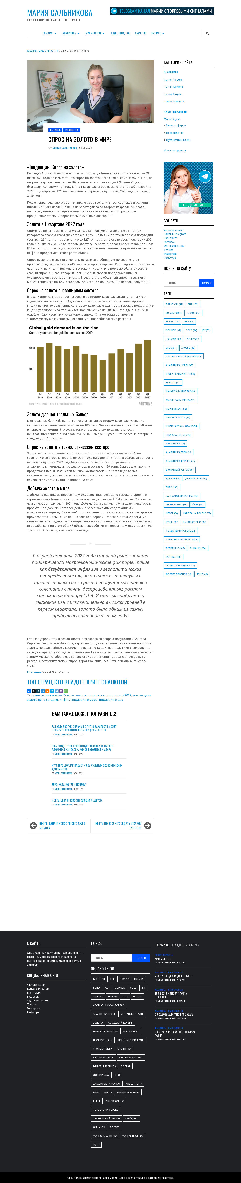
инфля (64, 700)
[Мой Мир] (43, 691)
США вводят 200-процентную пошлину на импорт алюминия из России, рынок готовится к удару (83, 748)
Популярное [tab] (162, 945)
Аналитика (69, 33)
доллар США (196, 478)
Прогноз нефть (178, 417)
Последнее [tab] (177, 945)
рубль (172, 522)
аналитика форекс (180, 461)
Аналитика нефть (179, 365)
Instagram (170, 254)
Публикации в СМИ (178, 140)
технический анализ (182, 539)
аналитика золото (48, 695)
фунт (202, 574)
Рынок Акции (172, 94)
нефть (172, 513)
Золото (69, 695)
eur (193, 304)
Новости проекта (175, 150)
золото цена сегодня (42, 700)
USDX (171, 347)
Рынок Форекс (173, 79)
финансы (198, 548)
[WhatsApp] (66, 691)
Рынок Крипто (173, 87)
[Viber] (61, 691)
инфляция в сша (111, 700)
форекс (173, 556)
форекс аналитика (180, 565)
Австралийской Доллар (183, 356)
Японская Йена (178, 434)
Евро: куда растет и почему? (69, 785)
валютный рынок (179, 469)
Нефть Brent (176, 408)
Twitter (168, 250)
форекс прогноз (179, 574)
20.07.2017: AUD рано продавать (174, 1014)
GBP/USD (173, 330)
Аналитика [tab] (192, 945)
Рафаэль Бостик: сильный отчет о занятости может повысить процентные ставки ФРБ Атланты (84, 728)
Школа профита (174, 101)
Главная (48, 33)
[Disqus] (90, 878)
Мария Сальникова (59, 12)
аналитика (175, 443)
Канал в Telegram (175, 234)
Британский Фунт (180, 373)
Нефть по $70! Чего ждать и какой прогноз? (118, 825)
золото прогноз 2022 (115, 695)
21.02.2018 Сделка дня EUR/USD (174, 976)
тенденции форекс (181, 530)
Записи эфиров (176, 125)
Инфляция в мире (84, 700)
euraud (193, 312)
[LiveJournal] (38, 691)
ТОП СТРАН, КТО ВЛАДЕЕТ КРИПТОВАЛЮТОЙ (77, 681)
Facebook (169, 242)
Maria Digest (93, 33)
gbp (189, 321)
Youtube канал (173, 230)
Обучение (140, 33)
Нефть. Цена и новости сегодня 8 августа (77, 800)
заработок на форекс (182, 495)
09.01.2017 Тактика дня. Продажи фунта (175, 1033)
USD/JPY (192, 339)
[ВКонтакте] (29, 691)
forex (172, 321)
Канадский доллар (181, 391)
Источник (34, 672)
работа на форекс (197, 513)
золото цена (142, 695)
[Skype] (52, 691)
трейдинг (175, 548)
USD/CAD (173, 339)
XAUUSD (188, 347)
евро (172, 487)
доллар (173, 478)
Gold (191, 330)
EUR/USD (174, 312)
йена (197, 504)
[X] (34, 691)
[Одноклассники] (47, 691)
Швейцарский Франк (182, 426)
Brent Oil (174, 304)
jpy (206, 330)
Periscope (170, 257)
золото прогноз (87, 695)
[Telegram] (57, 691)
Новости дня (72, 130)
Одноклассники (174, 246)
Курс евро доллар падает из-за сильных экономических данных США (87, 767)
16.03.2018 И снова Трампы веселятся (171, 995)
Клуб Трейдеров (120, 33)
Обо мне (156, 33)
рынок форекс (194, 522)
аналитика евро (179, 452)
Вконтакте (170, 238)
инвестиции (176, 504)
